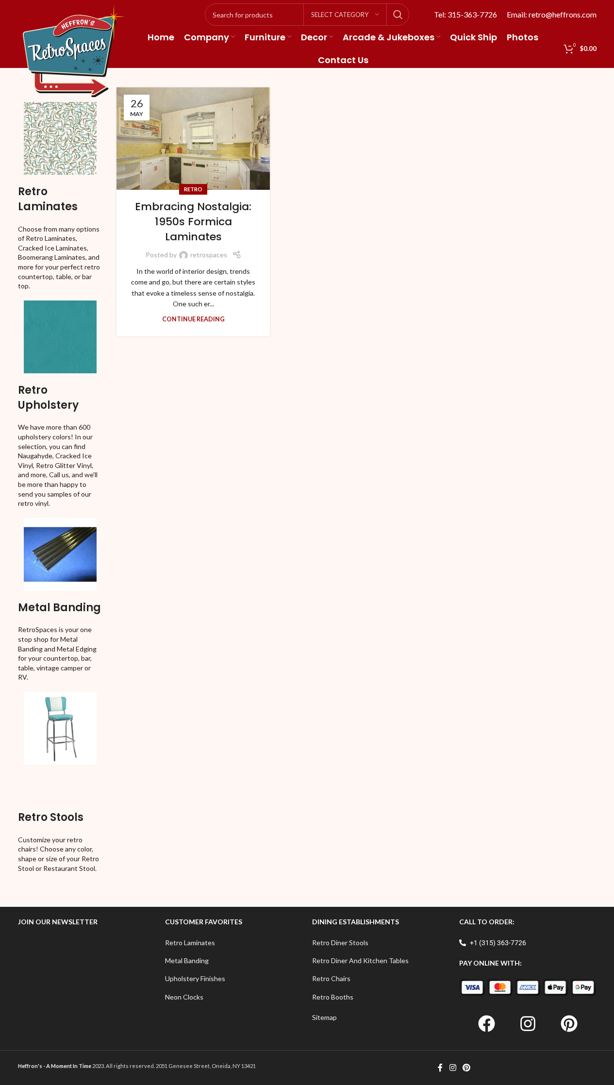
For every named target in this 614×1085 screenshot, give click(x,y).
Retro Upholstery (48, 398)
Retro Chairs (331, 978)
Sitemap (324, 1017)
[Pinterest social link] (467, 1067)
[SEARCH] (398, 14)
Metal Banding (59, 607)
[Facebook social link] (440, 1067)
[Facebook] (486, 1023)
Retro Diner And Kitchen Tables (360, 960)
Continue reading (193, 319)
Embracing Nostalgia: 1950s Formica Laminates (193, 221)
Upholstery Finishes (195, 978)
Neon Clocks (184, 997)
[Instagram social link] (452, 1067)
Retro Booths (332, 997)
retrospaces (208, 254)
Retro (193, 189)
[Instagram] (528, 1023)
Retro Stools (50, 817)
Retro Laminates (48, 199)
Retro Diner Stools (340, 942)
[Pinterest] (569, 1023)
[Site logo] (74, 50)
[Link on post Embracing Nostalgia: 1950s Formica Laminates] (193, 138)
